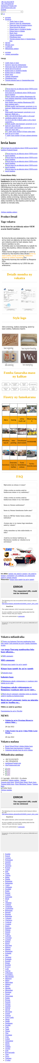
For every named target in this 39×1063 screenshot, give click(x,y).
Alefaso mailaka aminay (9, 212)
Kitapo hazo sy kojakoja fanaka (20, 29)
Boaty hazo (13, 33)
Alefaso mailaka (6, 790)
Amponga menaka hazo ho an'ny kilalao (19, 750)
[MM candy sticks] (7, 656)
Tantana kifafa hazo (7, 784)
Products (8, 19)
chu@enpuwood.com (12, 765)
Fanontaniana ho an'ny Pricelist (11, 711)
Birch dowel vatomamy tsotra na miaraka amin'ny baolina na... (19, 701)
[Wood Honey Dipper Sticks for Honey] (14, 664)
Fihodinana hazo (15, 37)
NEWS (7, 43)
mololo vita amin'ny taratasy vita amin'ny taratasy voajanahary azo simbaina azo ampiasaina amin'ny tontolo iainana (18, 575)
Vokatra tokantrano (16, 35)
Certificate (8, 47)
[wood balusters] (6, 673)
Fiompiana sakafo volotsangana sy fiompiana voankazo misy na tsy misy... (18, 688)
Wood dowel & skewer (17, 27)
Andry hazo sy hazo (16, 21)
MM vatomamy (8, 660)
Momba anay (9, 45)
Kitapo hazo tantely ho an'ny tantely (22, 579)
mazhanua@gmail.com (13, 763)
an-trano (8, 17)
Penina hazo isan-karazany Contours (17, 748)
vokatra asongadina (11, 54)
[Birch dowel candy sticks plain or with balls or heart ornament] (19, 696)
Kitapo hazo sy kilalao (17, 31)
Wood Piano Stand (21, 782)
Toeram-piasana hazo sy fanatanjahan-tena (19, 80)
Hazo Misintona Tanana (23, 784)
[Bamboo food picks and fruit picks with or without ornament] (19, 683)
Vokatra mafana (13, 780)
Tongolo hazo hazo (7, 782)
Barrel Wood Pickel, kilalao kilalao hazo (19, 746)
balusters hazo (7, 677)
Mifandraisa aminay (12, 49)
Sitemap (23, 780)
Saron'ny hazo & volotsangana (20, 23)
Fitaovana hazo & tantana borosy (21, 25)
